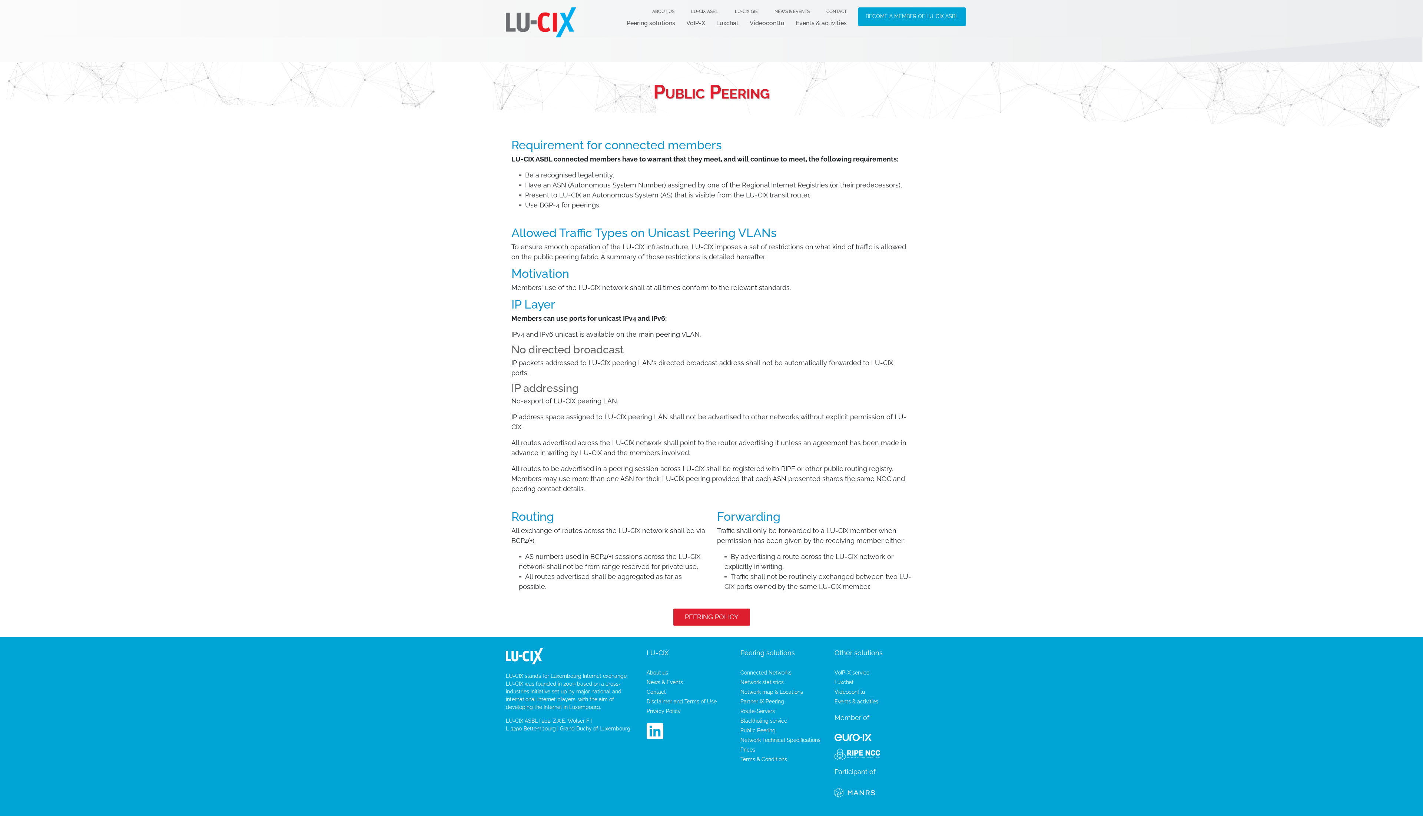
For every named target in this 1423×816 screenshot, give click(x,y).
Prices (747, 750)
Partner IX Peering (762, 702)
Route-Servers (757, 711)
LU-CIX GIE (746, 11)
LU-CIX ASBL (704, 11)
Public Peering (758, 730)
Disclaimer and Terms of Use (682, 702)
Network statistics (762, 682)
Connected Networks (766, 673)
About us (663, 11)
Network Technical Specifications (780, 740)
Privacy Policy (664, 711)
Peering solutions (651, 23)
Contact (836, 11)
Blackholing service (763, 721)
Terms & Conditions (763, 759)
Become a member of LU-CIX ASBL (912, 16)
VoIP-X (695, 23)
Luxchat (727, 23)
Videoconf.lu (767, 23)
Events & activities (821, 23)
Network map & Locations (771, 692)
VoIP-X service (852, 673)
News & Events (792, 11)
